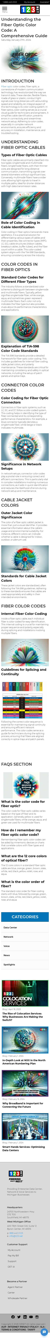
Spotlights (9, 964)
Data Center (10, 927)
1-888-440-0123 (10, 2)
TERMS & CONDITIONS (13, 1329)
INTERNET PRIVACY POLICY (23, 1327)
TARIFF (31, 1329)
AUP (3, 1327)
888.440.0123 (16, 1233)
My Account (29, 2)
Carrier (11, 1292)
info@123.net (16, 1236)
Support (12, 1261)
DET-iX (11, 1267)
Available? (44, 2)
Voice (7, 946)
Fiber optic (7, 86)
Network (8, 937)
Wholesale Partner (17, 1298)
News (7, 955)
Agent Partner (15, 1287)
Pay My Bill (13, 1255)
